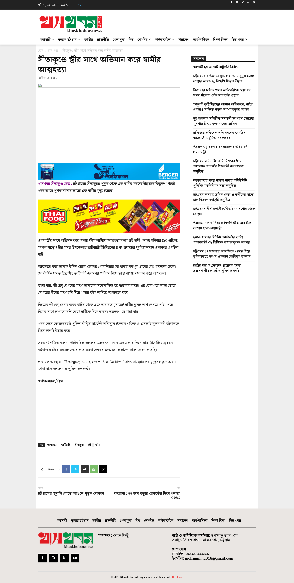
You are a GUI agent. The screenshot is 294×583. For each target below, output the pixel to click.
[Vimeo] (248, 3)
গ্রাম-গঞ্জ (53, 50)
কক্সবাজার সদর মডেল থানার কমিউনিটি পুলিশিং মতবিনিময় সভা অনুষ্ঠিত (220, 183)
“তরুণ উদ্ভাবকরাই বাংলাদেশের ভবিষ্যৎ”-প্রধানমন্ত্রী (220, 149)
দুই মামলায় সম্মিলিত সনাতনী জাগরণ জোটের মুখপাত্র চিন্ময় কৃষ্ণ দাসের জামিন (223, 121)
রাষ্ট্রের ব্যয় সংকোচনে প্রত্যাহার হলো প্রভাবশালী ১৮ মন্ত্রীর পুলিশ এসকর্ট (217, 268)
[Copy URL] (103, 469)
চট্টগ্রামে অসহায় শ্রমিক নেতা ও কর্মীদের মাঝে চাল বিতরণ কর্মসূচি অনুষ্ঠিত (223, 197)
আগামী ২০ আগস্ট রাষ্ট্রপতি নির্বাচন (216, 67)
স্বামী (97, 445)
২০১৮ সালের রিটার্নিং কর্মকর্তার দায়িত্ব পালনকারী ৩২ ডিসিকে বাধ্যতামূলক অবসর (221, 240)
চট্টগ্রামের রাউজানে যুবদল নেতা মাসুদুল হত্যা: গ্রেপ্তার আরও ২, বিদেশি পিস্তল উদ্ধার (223, 78)
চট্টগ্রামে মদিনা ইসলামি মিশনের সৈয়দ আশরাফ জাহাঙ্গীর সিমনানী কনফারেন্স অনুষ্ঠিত (218, 166)
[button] (79, 5)
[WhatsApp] (94, 469)
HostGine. (177, 577)
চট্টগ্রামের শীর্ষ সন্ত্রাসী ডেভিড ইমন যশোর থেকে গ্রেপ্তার (224, 211)
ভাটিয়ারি (65, 445)
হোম (40, 50)
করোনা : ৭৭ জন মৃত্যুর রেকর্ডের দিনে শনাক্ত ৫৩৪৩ (147, 496)
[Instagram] (237, 3)
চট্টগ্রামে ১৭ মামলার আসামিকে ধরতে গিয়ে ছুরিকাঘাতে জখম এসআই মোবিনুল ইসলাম (222, 254)
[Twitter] (242, 3)
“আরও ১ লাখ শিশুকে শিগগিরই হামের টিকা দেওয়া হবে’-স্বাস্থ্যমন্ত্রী (222, 225)
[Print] (85, 469)
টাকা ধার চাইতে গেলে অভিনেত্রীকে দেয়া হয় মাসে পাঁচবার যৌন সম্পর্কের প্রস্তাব (221, 93)
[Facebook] (231, 3)
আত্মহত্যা (52, 445)
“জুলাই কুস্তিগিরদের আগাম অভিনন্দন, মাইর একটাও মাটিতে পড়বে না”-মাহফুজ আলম (223, 107)
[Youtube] (253, 3)
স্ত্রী (89, 445)
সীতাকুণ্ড (79, 445)
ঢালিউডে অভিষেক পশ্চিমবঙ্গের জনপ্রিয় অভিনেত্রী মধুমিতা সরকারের (219, 135)
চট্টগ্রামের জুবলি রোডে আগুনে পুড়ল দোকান (71, 494)
